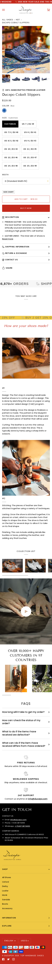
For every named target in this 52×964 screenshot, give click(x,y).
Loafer (5, 890)
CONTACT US (11, 260)
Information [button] (9, 918)
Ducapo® (9, 956)
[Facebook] (3, 959)
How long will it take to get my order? (23, 712)
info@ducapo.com (18, 819)
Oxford (5, 881)
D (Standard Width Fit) (16, 181)
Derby (5, 886)
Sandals (6, 899)
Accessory (7, 908)
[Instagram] (13, 959)
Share (9, 268)
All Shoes (7, 20)
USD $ (24, 941)
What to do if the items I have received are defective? (19, 733)
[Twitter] (8, 959)
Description (12, 217)
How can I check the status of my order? (21, 722)
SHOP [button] (5, 869)
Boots (5, 903)
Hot (18, 20)
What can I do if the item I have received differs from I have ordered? (23, 744)
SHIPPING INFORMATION (17, 247)
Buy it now (26, 208)
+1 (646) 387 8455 (22, 826)
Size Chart (8, 192)
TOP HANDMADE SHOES (32, 956)
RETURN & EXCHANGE (16, 253)
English (9, 941)
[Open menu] (6, 10)
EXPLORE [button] (7, 926)
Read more (7, 238)
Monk (4, 895)
